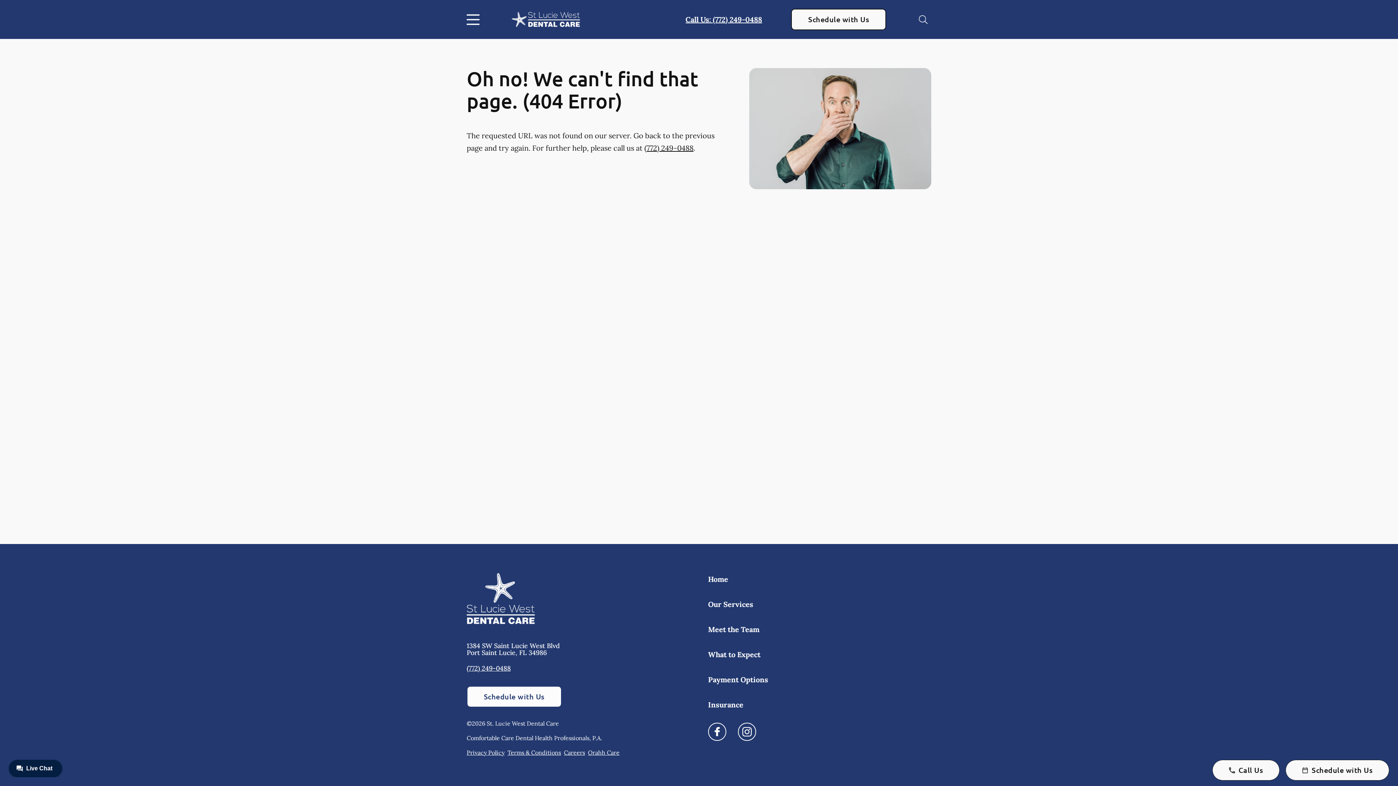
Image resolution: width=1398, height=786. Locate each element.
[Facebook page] (717, 732)
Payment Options (738, 679)
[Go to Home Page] (546, 19)
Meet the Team (733, 629)
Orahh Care (604, 752)
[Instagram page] (747, 732)
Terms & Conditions (534, 752)
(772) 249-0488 (669, 147)
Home (718, 579)
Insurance (725, 704)
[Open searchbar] (923, 20)
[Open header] (475, 20)
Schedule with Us (838, 19)
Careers (574, 752)
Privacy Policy (486, 752)
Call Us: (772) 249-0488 (724, 19)
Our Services (730, 604)
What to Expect (734, 654)
